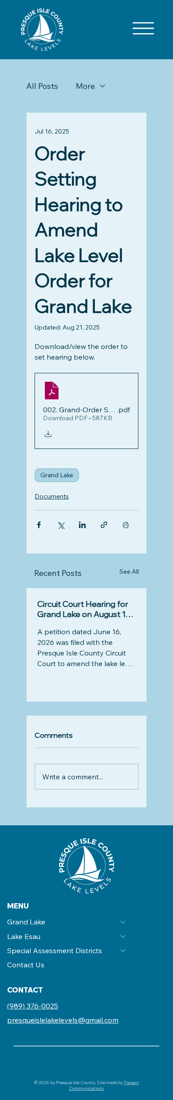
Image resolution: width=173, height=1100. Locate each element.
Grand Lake (56, 475)
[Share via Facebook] (39, 525)
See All (129, 571)
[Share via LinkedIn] (82, 525)
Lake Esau (23, 936)
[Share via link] (104, 525)
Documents (52, 496)
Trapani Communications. (104, 1085)
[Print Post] (126, 525)
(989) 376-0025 (32, 1005)
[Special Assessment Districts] (123, 950)
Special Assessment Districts (54, 950)
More (85, 86)
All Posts (42, 86)
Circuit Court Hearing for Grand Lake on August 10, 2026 (84, 609)
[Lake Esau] (123, 936)
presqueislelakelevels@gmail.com (62, 1020)
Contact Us (25, 964)
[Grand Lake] (123, 922)
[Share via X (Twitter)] (60, 525)
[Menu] (143, 28)
